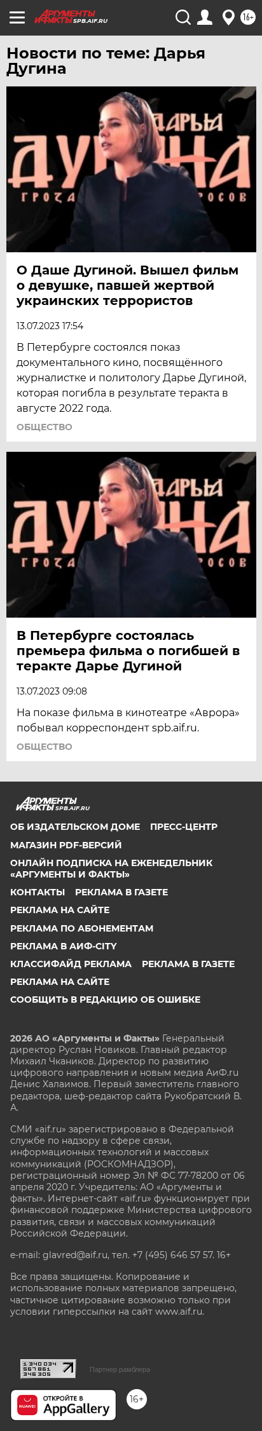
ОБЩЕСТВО (44, 427)
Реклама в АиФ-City (63, 946)
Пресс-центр (183, 826)
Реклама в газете (121, 892)
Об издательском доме (75, 826)
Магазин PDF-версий (66, 845)
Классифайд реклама (71, 964)
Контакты (37, 892)
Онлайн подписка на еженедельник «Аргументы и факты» (111, 868)
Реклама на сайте (59, 910)
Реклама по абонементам (81, 928)
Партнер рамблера (120, 1369)
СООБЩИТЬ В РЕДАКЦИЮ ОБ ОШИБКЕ (105, 999)
